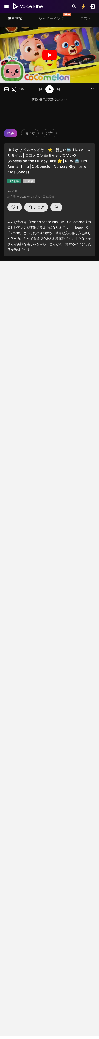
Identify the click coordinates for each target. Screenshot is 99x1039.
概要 (10, 133)
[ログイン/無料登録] (92, 6)
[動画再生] (49, 55)
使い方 (30, 133)
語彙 (49, 133)
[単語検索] (74, 6)
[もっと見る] (91, 89)
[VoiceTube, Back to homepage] (28, 6)
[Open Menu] (6, 6)
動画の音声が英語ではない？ (49, 99)
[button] (6, 89)
